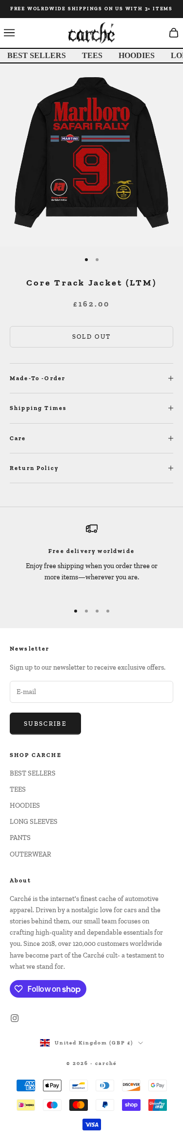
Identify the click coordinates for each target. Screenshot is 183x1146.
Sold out (91, 336)
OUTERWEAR (30, 854)
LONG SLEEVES (34, 822)
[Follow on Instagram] (15, 1018)
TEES (92, 55)
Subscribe (45, 723)
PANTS (20, 838)
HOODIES (137, 55)
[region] (91, 558)
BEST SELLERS (36, 55)
